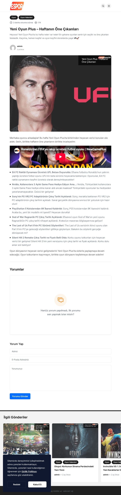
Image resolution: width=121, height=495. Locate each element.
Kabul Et (37, 484)
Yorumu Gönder (20, 396)
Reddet (16, 484)
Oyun (14, 17)
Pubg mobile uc (55, 491)
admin (19, 46)
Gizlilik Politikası (29, 471)
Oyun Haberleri (26, 17)
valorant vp (68, 491)
